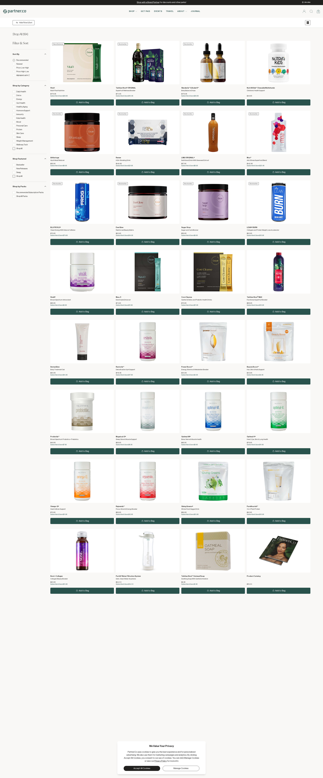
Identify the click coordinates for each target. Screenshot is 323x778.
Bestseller (20, 165)
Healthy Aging (22, 107)
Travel (170, 11)
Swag (18, 172)
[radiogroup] (30, 68)
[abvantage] (82, 132)
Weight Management (24, 141)
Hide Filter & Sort (25, 23)
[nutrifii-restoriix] (147, 341)
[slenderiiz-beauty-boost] (278, 341)
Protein (19, 130)
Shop (132, 11)
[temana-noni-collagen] (82, 551)
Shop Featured (19, 159)
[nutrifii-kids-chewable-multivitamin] (278, 62)
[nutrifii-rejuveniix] (147, 481)
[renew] (147, 132)
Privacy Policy (160, 761)
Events (158, 11)
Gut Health (20, 103)
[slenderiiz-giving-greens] (213, 481)
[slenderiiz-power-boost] (213, 341)
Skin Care (20, 133)
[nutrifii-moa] (278, 132)
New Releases (22, 169)
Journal (195, 11)
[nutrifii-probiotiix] (82, 411)
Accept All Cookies (141, 768)
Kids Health (20, 118)
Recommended (22, 60)
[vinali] (82, 272)
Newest (19, 64)
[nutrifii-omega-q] (82, 481)
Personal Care (22, 126)
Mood (18, 122)
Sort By (16, 54)
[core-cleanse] (213, 272)
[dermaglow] (82, 341)
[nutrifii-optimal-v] (278, 411)
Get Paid (145, 11)
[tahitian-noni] (147, 62)
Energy (19, 99)
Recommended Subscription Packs (30, 192)
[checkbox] (14, 91)
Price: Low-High (22, 68)
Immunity (20, 114)
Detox (18, 95)
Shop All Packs (22, 196)
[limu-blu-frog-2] (82, 202)
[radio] (14, 60)
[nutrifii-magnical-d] (147, 411)
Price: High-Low (22, 72)
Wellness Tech (22, 145)
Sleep (18, 137)
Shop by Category (21, 86)
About (180, 11)
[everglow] (147, 202)
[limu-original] (213, 132)
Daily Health (21, 92)
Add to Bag (84, 102)
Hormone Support (23, 111)
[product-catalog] (278, 551)
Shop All (19, 148)
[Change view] (307, 22)
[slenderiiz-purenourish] (278, 481)
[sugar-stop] (213, 202)
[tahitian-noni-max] (278, 272)
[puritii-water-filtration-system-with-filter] (147, 551)
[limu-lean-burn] (278, 202)
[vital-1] (82, 62)
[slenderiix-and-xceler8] (213, 62)
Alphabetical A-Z (23, 75)
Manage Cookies (181, 768)
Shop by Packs (19, 187)
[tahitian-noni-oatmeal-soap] (213, 551)
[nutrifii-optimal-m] (213, 411)
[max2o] (147, 272)
